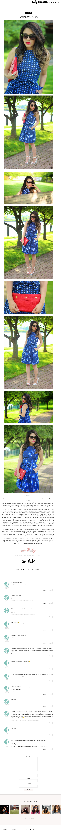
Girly (7, 733)
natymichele (4, 807)
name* (28, 772)
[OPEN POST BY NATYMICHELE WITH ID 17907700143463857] (25, 809)
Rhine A (6, 716)
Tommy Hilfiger (11, 505)
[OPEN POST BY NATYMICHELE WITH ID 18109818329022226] (35, 809)
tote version (27, 499)
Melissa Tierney (6, 745)
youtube (38, 555)
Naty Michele (40, 2)
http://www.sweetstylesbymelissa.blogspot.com (23, 614)
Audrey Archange (7, 692)
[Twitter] (23, 569)
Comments (36, 569)
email (28, 778)
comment (28, 756)
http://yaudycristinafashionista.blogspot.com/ (22, 600)
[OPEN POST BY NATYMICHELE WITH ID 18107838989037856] (46, 809)
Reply (50, 590)
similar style (31, 502)
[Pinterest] (28, 569)
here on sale (12, 499)
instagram (18, 555)
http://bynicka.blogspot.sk (17, 623)
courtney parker (7, 588)
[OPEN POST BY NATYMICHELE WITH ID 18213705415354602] (4, 809)
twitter (32, 555)
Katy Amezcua (7, 641)
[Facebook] (26, 569)
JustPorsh (7, 704)
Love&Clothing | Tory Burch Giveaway (20, 584)
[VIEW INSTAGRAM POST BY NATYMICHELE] (8, 813)
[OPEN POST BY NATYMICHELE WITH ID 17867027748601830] (56, 809)
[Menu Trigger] (4, 2)
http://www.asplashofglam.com (18, 637)
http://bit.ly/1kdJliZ (42, 746)
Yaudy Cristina (6, 601)
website (28, 783)
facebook (26, 555)
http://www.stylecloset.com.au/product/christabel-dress (25, 720)
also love (44, 499)
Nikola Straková (7, 628)
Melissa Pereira (6, 614)
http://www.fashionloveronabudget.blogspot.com (23, 688)
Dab (7, 653)
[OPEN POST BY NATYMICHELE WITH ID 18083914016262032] (14, 809)
